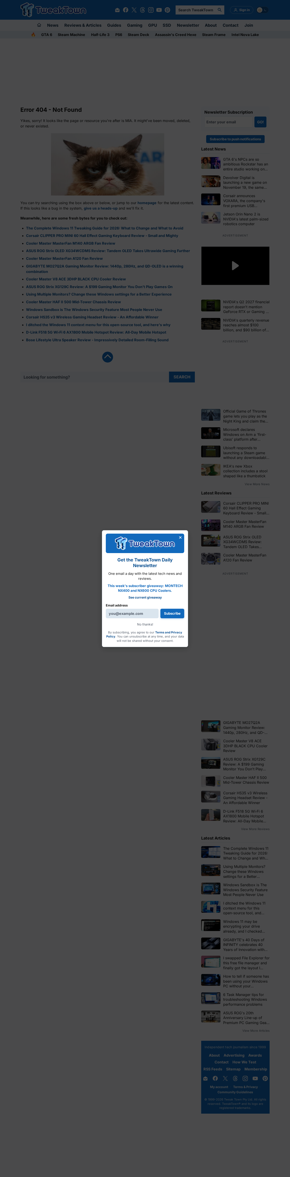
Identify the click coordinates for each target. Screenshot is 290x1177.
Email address (117, 605)
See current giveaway (145, 597)
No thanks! (145, 624)
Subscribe (172, 613)
